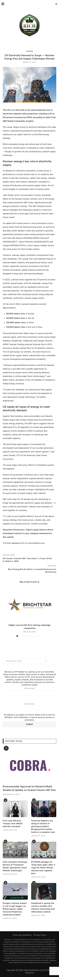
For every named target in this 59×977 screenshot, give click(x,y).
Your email (29, 704)
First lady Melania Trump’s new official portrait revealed (13, 823)
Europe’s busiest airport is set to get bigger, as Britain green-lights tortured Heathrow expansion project (15, 909)
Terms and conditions (22, 935)
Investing (29, 51)
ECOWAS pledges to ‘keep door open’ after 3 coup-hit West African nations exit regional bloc (43, 868)
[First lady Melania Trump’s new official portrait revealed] (15, 808)
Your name (29, 688)
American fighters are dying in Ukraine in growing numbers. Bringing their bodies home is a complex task (43, 826)
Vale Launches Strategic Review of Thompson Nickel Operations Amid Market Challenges (15, 866)
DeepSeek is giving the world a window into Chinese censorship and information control (43, 907)
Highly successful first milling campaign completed (29, 627)
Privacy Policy (40, 935)
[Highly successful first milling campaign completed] (29, 604)
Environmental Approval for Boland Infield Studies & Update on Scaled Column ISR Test (29, 788)
